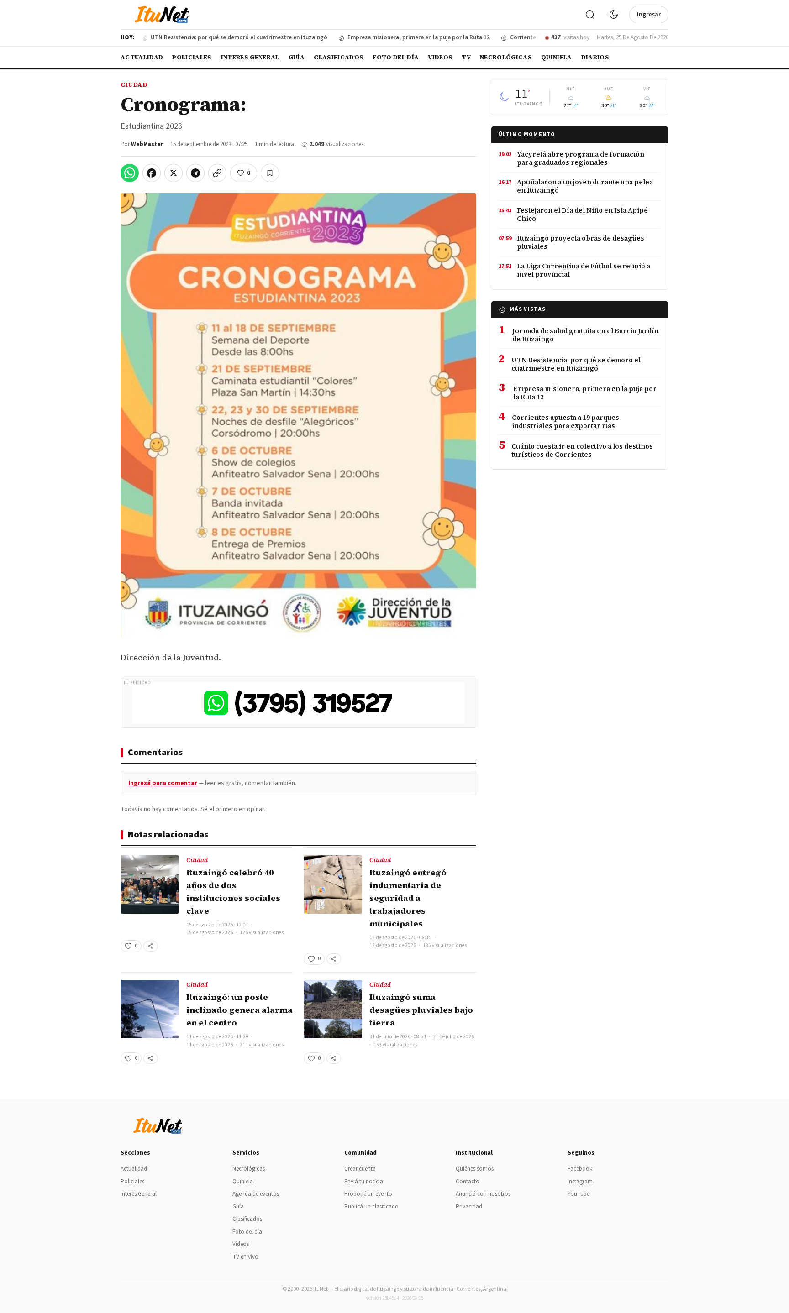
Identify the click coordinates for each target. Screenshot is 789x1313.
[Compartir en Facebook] (151, 173)
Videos (440, 57)
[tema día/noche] (613, 14)
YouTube (578, 1194)
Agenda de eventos (255, 1194)
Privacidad (469, 1207)
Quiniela (556, 57)
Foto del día (396, 57)
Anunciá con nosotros (483, 1194)
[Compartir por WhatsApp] (130, 173)
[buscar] (590, 14)
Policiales (191, 57)
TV (466, 57)
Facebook (580, 1169)
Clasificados (338, 57)
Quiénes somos (475, 1169)
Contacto (467, 1181)
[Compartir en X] (173, 173)
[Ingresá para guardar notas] (270, 173)
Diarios (595, 57)
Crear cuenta (360, 1169)
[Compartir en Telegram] (195, 173)
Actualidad (142, 57)
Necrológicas (506, 57)
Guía (297, 57)
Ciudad (134, 84)
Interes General (250, 57)
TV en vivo (245, 1257)
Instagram (580, 1181)
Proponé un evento (368, 1194)
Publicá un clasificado (371, 1207)
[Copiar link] (217, 173)
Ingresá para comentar (162, 783)
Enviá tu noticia (363, 1181)
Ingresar (649, 14)
